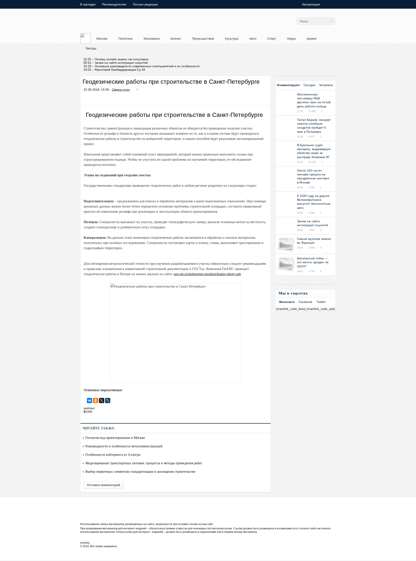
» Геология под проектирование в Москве (114, 437)
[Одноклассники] (95, 400)
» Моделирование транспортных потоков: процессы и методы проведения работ (142, 463)
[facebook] (264, 21)
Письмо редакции (145, 4)
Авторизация (311, 4)
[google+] (284, 21)
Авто (252, 38)
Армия (311, 38)
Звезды (91, 48)
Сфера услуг (121, 89)
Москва (101, 38)
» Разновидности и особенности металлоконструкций (122, 446)
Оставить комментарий (103, 485)
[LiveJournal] (107, 400)
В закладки (88, 4)
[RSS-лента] (255, 21)
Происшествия (203, 38)
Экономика (151, 38)
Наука (291, 38)
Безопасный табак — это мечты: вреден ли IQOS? (312, 262)
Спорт (271, 38)
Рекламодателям (114, 4)
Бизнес (176, 38)
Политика (125, 38)
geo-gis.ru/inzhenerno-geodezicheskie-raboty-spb (207, 274)
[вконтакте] (274, 21)
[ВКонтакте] (89, 400)
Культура (232, 38)
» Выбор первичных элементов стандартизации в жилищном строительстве (139, 471)
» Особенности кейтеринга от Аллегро (111, 454)
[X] (101, 400)
